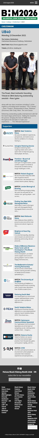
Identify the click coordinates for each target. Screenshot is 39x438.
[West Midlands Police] (8, 217)
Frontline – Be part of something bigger (22, 160)
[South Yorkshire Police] (8, 308)
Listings (9, 22)
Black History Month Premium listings (32, 403)
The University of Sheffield (24, 280)
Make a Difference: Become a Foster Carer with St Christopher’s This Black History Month (25, 249)
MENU (32, 3)
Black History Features (19, 388)
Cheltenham (16, 22)
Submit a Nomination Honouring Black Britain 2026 (32, 395)
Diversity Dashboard (5, 398)
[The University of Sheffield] (8, 281)
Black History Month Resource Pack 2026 (32, 409)
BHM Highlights (6, 395)
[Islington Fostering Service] (8, 146)
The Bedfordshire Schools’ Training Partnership (24, 266)
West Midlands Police (23, 217)
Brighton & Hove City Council (22, 232)
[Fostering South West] (8, 295)
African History (19, 395)
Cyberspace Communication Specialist (24, 321)
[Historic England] (8, 176)
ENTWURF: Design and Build (27, 434)
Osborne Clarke (26, 335)
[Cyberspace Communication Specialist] (8, 321)
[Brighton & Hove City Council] (8, 233)
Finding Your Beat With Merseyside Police (23, 202)
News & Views (6, 389)
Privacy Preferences (32, 427)
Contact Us (31, 424)
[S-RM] (8, 349)
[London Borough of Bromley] (8, 188)
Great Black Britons (18, 392)
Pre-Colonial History (19, 398)
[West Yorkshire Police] (8, 133)
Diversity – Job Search (6, 402)
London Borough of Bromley (25, 187)
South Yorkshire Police (23, 307)
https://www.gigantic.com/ (18, 45)
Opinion (4, 393)
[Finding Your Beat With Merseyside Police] (8, 203)
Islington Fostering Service (24, 146)
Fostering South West (22, 294)
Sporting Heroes (17, 408)
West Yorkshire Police (23, 132)
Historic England (27, 173)
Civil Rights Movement (18, 402)
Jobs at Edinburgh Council (5, 410)
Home (3, 22)
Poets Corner (19, 405)
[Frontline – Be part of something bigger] (8, 159)
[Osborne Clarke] (8, 336)
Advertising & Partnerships (32, 421)
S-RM (23, 348)
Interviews (5, 391)
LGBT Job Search (5, 406)
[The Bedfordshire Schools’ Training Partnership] (8, 267)
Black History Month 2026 (32, 388)
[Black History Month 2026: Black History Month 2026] (19, 15)
